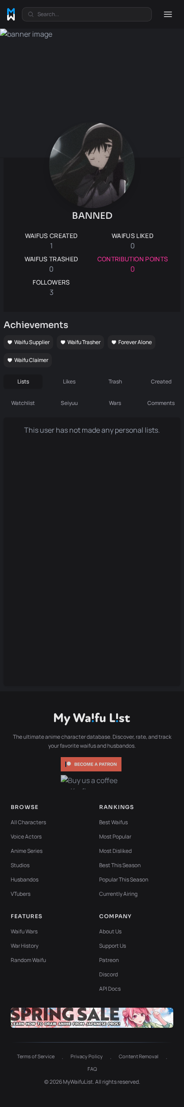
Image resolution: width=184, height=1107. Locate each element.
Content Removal (139, 1056)
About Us (110, 931)
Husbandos (24, 879)
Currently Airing (118, 894)
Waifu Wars (24, 931)
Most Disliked (115, 851)
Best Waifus (113, 822)
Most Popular (115, 836)
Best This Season (120, 865)
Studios (20, 865)
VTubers (20, 894)
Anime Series (26, 851)
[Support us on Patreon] (92, 764)
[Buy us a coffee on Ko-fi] (92, 782)
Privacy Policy (87, 1056)
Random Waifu (28, 960)
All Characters (28, 822)
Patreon (109, 960)
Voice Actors (26, 836)
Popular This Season (123, 879)
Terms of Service (35, 1056)
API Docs (110, 988)
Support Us (112, 945)
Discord (108, 974)
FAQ (92, 1068)
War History (24, 945)
